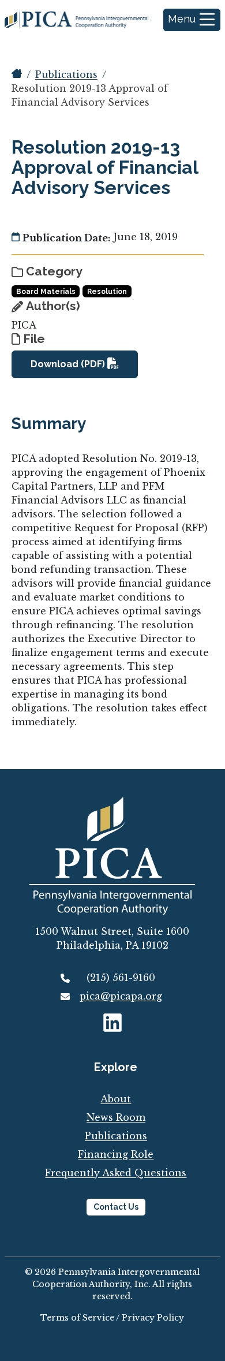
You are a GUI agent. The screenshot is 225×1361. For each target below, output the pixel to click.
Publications (66, 74)
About (115, 1099)
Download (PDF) (69, 364)
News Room (116, 1117)
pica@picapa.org (121, 996)
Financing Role (115, 1154)
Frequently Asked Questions (115, 1173)
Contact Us (115, 1206)
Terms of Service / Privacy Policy (112, 1317)
